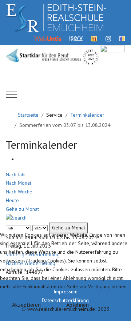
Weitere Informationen (65, 316)
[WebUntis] (47, 38)
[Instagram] (108, 38)
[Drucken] (19, 159)
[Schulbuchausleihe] (122, 38)
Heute (12, 200)
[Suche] (16, 217)
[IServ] (76, 38)
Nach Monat (18, 183)
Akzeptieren (26, 304)
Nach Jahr (16, 174)
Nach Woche (19, 191)
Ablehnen (77, 304)
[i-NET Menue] (94, 38)
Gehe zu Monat (22, 209)
